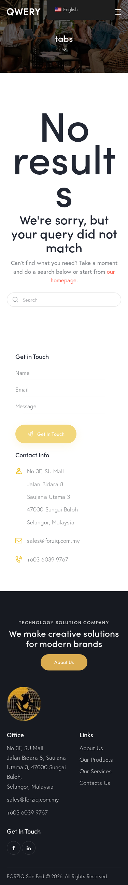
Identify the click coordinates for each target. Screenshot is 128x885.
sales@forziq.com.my (53, 540)
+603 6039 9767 (47, 559)
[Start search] (15, 300)
